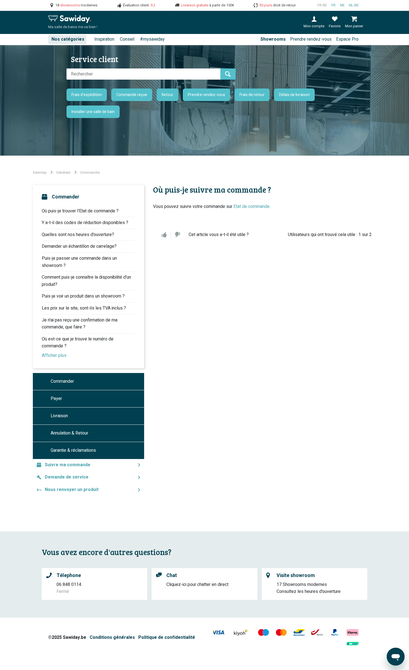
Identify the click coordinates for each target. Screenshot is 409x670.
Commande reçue (131, 95)
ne (342, 5)
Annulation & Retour (69, 433)
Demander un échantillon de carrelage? (79, 246)
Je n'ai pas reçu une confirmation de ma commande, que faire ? (79, 324)
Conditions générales (112, 637)
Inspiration (104, 39)
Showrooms (273, 39)
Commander (90, 172)
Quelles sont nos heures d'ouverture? (78, 234)
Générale (63, 172)
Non (177, 235)
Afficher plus (54, 355)
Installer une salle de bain (93, 112)
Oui (164, 235)
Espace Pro (347, 39)
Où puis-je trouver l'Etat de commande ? (80, 211)
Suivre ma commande (67, 465)
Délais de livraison (294, 95)
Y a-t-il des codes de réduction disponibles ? (85, 222)
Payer (56, 398)
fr (333, 5)
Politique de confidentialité (166, 637)
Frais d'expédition (87, 95)
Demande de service (66, 477)
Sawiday (39, 172)
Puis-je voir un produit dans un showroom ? (83, 296)
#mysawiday (152, 39)
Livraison (59, 416)
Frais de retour (252, 95)
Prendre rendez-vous (311, 39)
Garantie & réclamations (73, 450)
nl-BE (354, 5)
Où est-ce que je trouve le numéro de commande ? (78, 343)
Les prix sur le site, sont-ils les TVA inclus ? (84, 308)
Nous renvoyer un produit (71, 489)
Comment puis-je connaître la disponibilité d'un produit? (86, 281)
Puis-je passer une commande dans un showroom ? (79, 262)
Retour (167, 95)
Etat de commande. (251, 206)
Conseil (127, 39)
